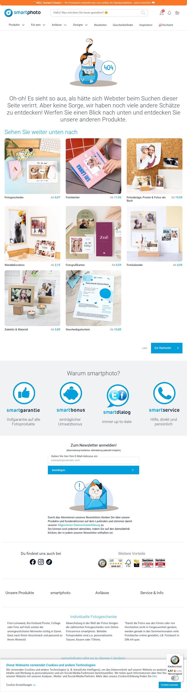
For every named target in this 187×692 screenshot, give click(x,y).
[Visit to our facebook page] (33, 562)
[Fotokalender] (154, 234)
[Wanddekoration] (32, 234)
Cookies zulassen (169, 685)
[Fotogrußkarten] (93, 234)
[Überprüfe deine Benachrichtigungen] (169, 12)
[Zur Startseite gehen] (22, 13)
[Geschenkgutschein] (93, 298)
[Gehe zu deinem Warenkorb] (177, 12)
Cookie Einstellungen (19, 685)
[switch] (175, 678)
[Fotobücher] (93, 166)
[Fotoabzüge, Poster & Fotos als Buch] (154, 166)
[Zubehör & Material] (32, 298)
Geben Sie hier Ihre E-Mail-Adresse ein (74, 456)
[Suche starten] (143, 12)
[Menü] (181, 656)
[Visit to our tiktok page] (49, 562)
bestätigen (58, 470)
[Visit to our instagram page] (41, 562)
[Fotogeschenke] (32, 166)
